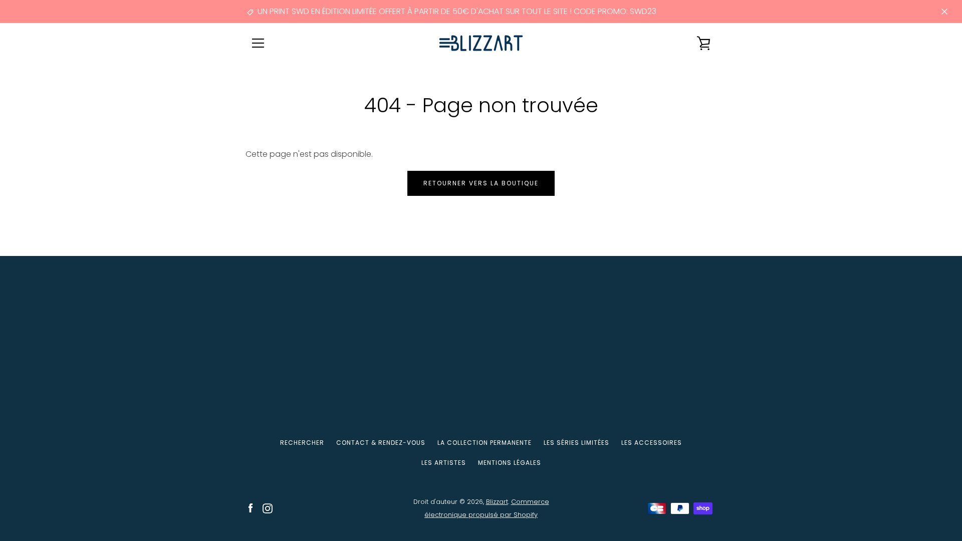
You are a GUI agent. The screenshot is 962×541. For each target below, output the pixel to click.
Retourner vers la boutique (481, 183)
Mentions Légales (509, 462)
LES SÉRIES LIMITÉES (576, 442)
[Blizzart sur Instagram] (268, 507)
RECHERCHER (302, 442)
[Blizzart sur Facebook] (251, 507)
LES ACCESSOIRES (651, 442)
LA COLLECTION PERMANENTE (484, 442)
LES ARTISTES (443, 462)
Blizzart (497, 501)
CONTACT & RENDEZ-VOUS (380, 442)
